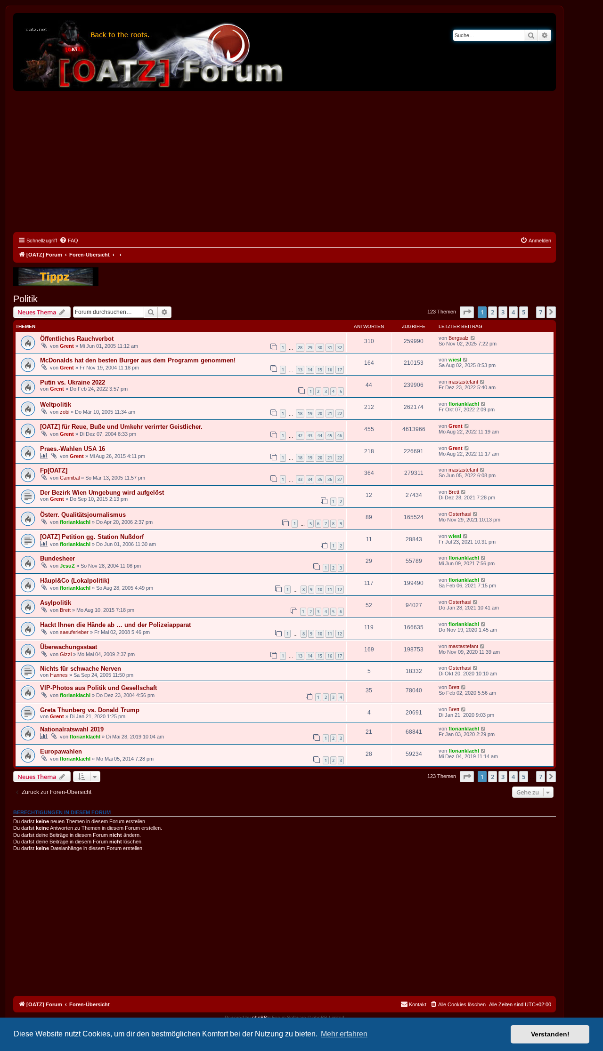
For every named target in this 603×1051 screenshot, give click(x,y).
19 (310, 413)
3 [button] (503, 312)
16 (329, 370)
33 (300, 479)
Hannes (59, 675)
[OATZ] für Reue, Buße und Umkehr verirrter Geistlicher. (121, 426)
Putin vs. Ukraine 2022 (72, 382)
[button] (467, 312)
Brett (453, 492)
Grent (67, 346)
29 (310, 348)
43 (310, 436)
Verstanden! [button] (550, 1034)
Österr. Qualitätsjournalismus (83, 514)
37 (339, 479)
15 (320, 370)
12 (339, 589)
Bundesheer (57, 558)
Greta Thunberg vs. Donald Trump (89, 710)
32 (339, 348)
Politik (25, 299)
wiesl (454, 359)
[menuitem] (68, 240)
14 (310, 370)
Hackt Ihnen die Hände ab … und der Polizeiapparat (115, 624)
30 (320, 348)
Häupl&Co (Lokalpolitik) (74, 580)
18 (300, 413)
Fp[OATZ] (53, 470)
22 (339, 413)
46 (339, 436)
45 (329, 436)
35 (320, 479)
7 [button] (540, 312)
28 (300, 348)
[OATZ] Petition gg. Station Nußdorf (92, 536)
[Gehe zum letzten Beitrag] (473, 338)
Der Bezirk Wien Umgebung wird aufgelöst (102, 492)
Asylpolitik (55, 602)
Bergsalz (458, 338)
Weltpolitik (55, 404)
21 (329, 413)
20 (320, 413)
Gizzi (66, 654)
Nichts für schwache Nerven (80, 668)
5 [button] (523, 312)
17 (339, 370)
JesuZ (67, 566)
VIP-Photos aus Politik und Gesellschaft (98, 687)
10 (320, 589)
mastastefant (463, 382)
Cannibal (70, 478)
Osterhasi (459, 514)
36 (329, 479)
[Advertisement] (284, 161)
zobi (64, 412)
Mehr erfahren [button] (344, 1034)
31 (329, 348)
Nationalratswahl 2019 (72, 729)
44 (320, 436)
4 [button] (513, 312)
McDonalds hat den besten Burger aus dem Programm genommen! (138, 360)
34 (310, 479)
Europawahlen (61, 751)
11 (329, 589)
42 (300, 436)
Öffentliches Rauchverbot (77, 338)
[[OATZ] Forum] (152, 52)
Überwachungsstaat (68, 646)
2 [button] (492, 312)
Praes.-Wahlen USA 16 (72, 448)
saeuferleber (74, 632)
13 (300, 370)
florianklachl (463, 404)
